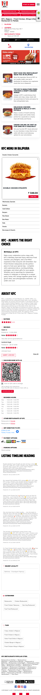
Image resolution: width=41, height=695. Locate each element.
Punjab (13, 421)
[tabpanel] (20, 57)
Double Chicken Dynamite (10, 155)
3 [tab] (20, 63)
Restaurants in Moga (15, 671)
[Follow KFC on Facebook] (16, 686)
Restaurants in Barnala (16, 661)
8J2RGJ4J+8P (5, 430)
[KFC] (4, 4)
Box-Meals (5, 219)
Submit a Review (8, 355)
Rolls (3, 223)
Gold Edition (6, 209)
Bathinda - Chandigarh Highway (14, 571)
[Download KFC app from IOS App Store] (29, 683)
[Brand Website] (25, 686)
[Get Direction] (17, 432)
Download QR (8, 391)
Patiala (13, 423)
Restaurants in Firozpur (14, 665)
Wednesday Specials (8, 201)
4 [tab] (22, 63)
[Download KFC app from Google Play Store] (20, 683)
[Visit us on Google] (19, 686)
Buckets (4, 205)
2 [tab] (18, 63)
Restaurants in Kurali (14, 670)
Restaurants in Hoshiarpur (18, 667)
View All (35, 354)
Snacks (4, 226)
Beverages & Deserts (8, 230)
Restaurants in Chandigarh (17, 663)
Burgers (4, 212)
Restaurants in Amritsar (8, 660)
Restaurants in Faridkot (13, 664)
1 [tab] (16, 63)
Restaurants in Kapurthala (17, 668)
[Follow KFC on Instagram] (22, 686)
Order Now (33, 196)
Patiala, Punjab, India (7, 432)
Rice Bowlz (5, 216)
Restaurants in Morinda (14, 673)
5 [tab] (24, 63)
